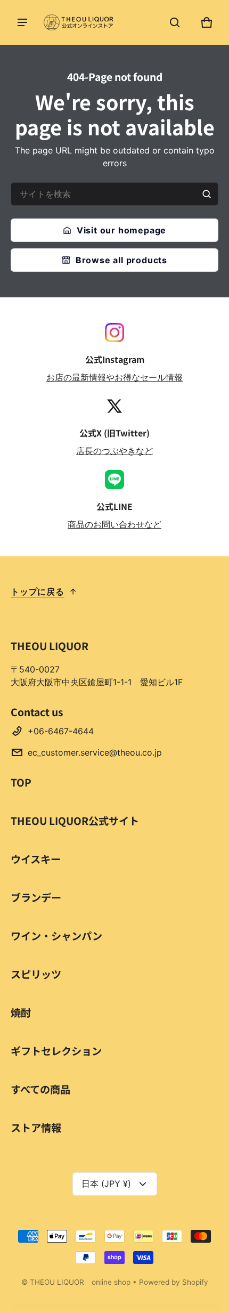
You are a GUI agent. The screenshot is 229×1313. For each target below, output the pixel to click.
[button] (174, 22)
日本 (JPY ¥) (106, 1183)
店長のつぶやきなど (114, 450)
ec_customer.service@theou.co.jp (95, 752)
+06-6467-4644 (61, 731)
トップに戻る (37, 591)
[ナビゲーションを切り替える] (22, 22)
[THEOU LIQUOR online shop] (80, 22)
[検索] (206, 194)
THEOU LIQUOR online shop (80, 1282)
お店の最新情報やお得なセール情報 (114, 377)
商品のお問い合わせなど (114, 524)
